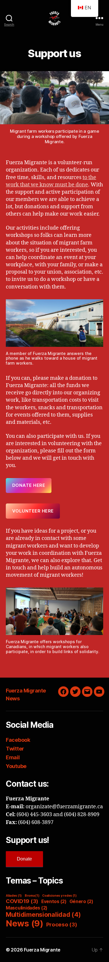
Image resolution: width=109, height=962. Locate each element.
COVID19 (22, 901)
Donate (24, 858)
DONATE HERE (28, 485)
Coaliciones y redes (59, 896)
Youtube (16, 766)
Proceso (61, 924)
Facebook (18, 740)
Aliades (14, 896)
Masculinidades (26, 908)
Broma (32, 896)
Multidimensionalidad (43, 914)
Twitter (15, 749)
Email (13, 757)
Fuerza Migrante (26, 691)
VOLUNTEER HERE (33, 511)
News (12, 698)
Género (81, 901)
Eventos (54, 901)
